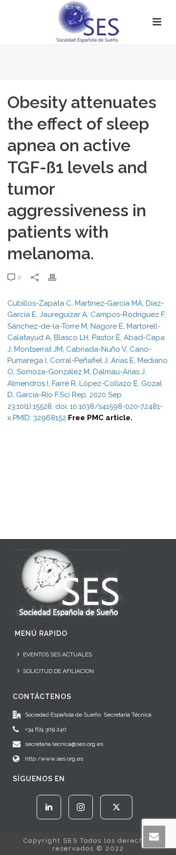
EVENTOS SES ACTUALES (57, 654)
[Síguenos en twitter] (116, 807)
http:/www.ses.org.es (54, 758)
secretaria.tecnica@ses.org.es (64, 744)
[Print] (57, 277)
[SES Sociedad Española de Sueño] (88, 22)
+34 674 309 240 (45, 729)
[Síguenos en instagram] (80, 807)
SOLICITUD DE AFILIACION (58, 671)
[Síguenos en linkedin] (49, 807)
